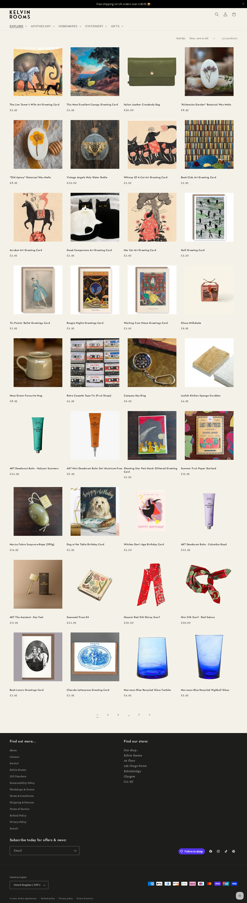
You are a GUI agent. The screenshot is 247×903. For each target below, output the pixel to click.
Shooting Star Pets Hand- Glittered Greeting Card (150, 470)
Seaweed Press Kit (78, 617)
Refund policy (48, 898)
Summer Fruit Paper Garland (198, 468)
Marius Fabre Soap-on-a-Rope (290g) (32, 544)
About (13, 750)
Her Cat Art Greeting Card (140, 250)
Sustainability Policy (22, 783)
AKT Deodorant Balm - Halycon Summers (34, 468)
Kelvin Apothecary (27, 898)
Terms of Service (20, 809)
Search (14, 829)
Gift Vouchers (18, 776)
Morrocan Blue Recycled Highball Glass (205, 690)
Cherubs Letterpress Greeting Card (88, 690)
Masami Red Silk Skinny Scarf (142, 617)
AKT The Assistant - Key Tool (26, 617)
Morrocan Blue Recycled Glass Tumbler (147, 690)
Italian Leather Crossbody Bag (142, 104)
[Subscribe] (75, 850)
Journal (14, 763)
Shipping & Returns (22, 802)
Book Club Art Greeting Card (198, 177)
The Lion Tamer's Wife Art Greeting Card (34, 104)
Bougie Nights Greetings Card (85, 323)
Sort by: (181, 38)
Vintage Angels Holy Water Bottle (87, 177)
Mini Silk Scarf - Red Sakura (198, 617)
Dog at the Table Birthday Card (85, 544)
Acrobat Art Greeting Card (26, 250)
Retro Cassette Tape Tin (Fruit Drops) (89, 395)
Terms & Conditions (22, 796)
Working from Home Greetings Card (146, 323)
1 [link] (97, 715)
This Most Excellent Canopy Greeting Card (92, 104)
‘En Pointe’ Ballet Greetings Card (30, 323)
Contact (14, 757)
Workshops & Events (22, 789)
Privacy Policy (18, 822)
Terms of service (85, 898)
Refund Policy (18, 815)
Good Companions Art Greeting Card (89, 250)
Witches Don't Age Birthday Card (144, 544)
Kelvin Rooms (18, 770)
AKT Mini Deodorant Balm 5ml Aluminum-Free (94, 468)
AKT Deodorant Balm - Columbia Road (204, 544)
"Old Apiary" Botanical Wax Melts (30, 177)
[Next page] (149, 714)
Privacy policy (66, 898)
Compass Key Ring (135, 395)
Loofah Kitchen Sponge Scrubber (201, 395)
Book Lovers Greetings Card (27, 690)
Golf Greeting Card (193, 250)
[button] (18, 26)
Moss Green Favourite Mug (26, 395)
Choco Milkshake (191, 323)
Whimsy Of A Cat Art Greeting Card (146, 177)
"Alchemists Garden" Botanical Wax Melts (206, 104)
